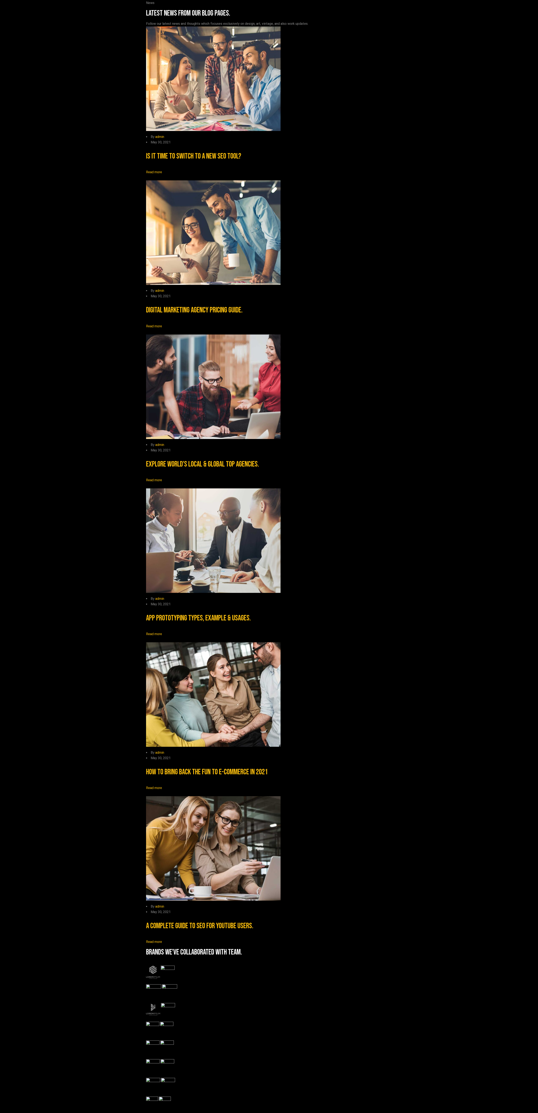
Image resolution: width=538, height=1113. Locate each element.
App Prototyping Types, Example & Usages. (198, 618)
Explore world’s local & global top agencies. (202, 464)
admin (159, 137)
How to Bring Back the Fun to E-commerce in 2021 (207, 772)
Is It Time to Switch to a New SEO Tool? (193, 156)
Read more (154, 172)
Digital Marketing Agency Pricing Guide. (194, 310)
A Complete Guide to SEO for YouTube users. (199, 926)
